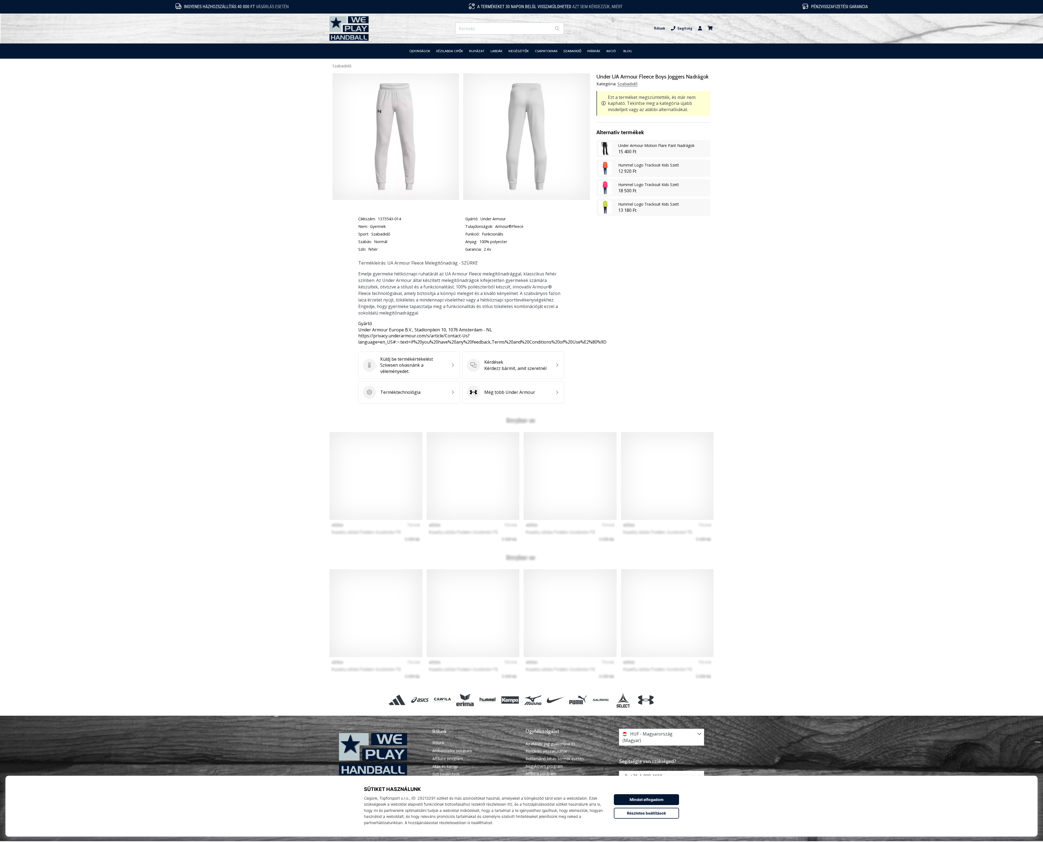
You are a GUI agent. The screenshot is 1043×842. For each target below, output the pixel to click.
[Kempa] (510, 700)
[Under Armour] (645, 700)
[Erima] (465, 700)
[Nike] (555, 700)
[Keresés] (557, 28)
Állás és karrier (445, 766)
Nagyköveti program (544, 766)
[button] (547, 28)
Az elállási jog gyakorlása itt (550, 743)
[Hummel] (487, 700)
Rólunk (659, 28)
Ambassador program (452, 751)
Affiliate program (447, 759)
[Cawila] (442, 700)
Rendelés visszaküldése (546, 751)
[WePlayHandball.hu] (381, 754)
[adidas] (397, 700)
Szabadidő (341, 65)
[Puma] (578, 700)
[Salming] (600, 700)
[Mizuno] (533, 700)
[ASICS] (420, 700)
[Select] (623, 700)
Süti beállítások (446, 774)
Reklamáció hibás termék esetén (555, 758)
